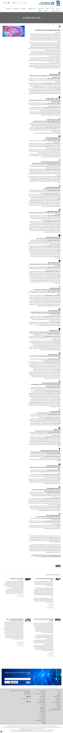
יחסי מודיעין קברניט (42, 713)
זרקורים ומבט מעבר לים (42, 699)
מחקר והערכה (43, 704)
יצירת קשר (46, 11)
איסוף (45, 705)
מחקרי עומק (43, 695)
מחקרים (47, 8)
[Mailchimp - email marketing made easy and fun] (11, 682)
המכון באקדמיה (43, 718)
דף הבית (57, 8)
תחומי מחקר (40, 8)
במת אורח (44, 717)
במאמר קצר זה (54, 423)
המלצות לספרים (43, 701)
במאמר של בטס (47, 528)
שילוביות (44, 698)
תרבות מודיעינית (43, 710)
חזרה (58, 566)
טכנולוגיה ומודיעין (43, 696)
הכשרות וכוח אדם (43, 711)
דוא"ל (29, 677)
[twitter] (4, 3)
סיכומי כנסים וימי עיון (42, 716)
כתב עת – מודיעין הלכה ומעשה (40, 693)
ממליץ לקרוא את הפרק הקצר (36, 402)
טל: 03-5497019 (28, 692)
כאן (46, 549)
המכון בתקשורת (43, 708)
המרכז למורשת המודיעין (55, 11)
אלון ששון (56, 32)
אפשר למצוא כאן (42, 510)
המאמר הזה (33, 372)
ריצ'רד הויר (49, 459)
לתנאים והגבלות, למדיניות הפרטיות (26, 730)
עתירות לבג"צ (45, 444)
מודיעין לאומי (43, 714)
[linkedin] (6, 3)
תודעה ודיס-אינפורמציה (42, 702)
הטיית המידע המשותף (39, 280)
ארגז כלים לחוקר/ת (31, 8)
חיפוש (25, 2)
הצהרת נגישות (58, 705)
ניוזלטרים (44, 723)
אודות (52, 8)
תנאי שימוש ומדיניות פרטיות (55, 708)
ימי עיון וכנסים (16, 8)
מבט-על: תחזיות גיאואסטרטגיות (40, 720)
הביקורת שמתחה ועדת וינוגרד (43, 346)
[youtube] (8, 3)
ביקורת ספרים (8, 8)
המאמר (33, 403)
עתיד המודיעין (43, 692)
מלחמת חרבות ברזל (42, 690)
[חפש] (14, 3)
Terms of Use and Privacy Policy (54, 710)
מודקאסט (23, 8)
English (39, 11)
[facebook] (11, 3)
